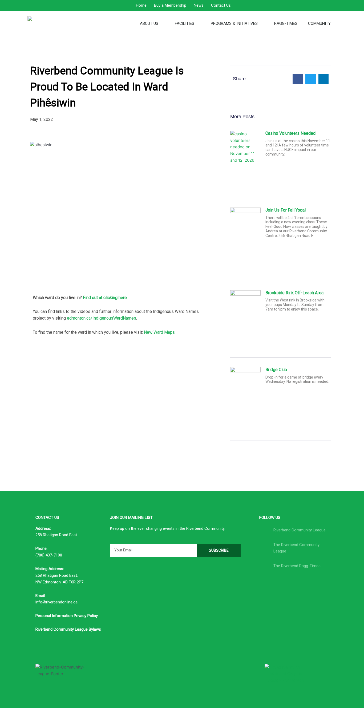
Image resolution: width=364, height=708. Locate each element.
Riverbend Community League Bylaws (68, 629)
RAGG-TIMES (285, 23)
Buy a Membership (170, 5)
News (199, 5)
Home (141, 5)
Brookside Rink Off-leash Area (294, 292)
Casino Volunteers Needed (290, 133)
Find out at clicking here (105, 297)
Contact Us (221, 5)
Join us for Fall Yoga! (285, 210)
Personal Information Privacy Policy (66, 615)
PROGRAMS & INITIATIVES (234, 23)
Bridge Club (276, 369)
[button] (298, 79)
